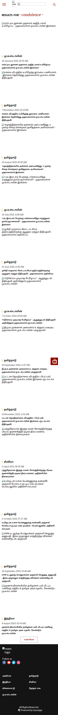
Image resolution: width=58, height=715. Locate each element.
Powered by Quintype (31, 710)
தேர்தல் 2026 (35, 688)
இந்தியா (6, 682)
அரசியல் (6, 676)
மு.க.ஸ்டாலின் (9, 694)
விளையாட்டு (8, 688)
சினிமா (32, 682)
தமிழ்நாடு (34, 676)
